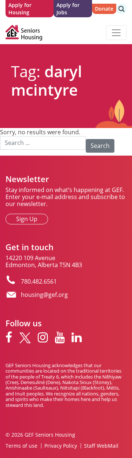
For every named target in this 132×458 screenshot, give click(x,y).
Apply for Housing (20, 8)
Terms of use (21, 445)
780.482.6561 (39, 281)
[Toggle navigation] (116, 32)
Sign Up (26, 219)
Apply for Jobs (68, 8)
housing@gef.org (44, 295)
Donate (104, 8)
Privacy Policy (60, 445)
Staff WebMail (101, 445)
